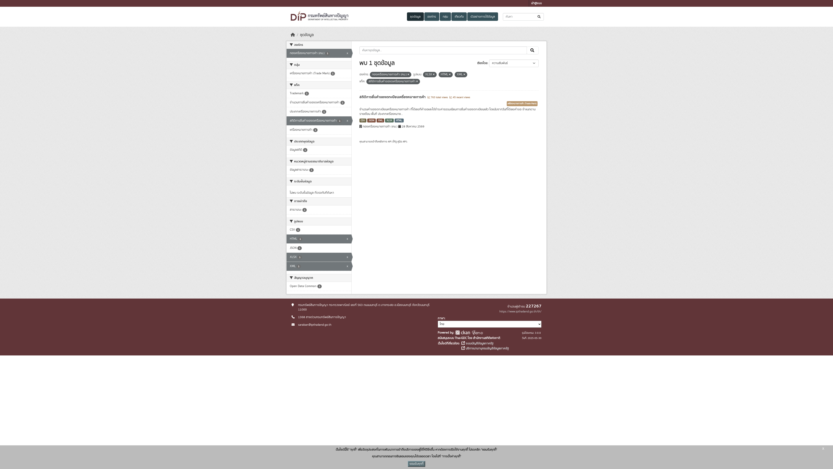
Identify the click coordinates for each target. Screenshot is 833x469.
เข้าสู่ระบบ (536, 3)
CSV (363, 120)
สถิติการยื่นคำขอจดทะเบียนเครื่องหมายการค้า (392, 97)
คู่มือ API (401, 142)
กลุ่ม (445, 17)
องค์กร (431, 17)
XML (380, 120)
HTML (399, 120)
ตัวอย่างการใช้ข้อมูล (483, 17)
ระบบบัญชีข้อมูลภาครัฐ (479, 343)
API (390, 142)
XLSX (389, 120)
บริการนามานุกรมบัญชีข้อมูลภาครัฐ (487, 348)
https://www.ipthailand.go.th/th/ (520, 311)
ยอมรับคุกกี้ (416, 464)
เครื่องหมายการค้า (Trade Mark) (522, 103)
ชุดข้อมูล (415, 17)
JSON (371, 120)
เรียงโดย (482, 63)
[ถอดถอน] (408, 74)
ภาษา (441, 318)
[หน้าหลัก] (293, 35)
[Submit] (539, 17)
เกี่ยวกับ (459, 17)
